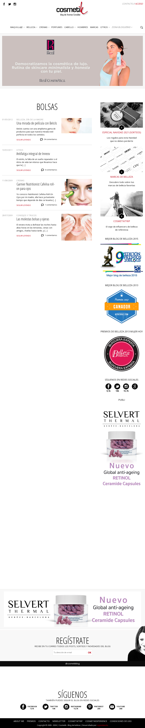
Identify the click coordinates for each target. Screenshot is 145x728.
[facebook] (4, 4)
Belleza (30, 27)
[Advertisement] (121, 541)
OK (89, 652)
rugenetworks (102, 725)
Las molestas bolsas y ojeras (32, 218)
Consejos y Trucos (26, 215)
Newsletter (58, 721)
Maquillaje (16, 27)
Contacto (127, 3)
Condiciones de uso (121, 721)
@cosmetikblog (72, 663)
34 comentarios (50, 139)
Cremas (43, 27)
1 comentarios (51, 205)
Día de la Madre (34, 119)
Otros (104, 27)
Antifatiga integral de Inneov (33, 153)
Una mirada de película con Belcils (36, 123)
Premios (31, 721)
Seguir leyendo (23, 140)
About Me (19, 721)
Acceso (139, 3)
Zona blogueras (121, 27)
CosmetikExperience (96, 721)
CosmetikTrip (75, 721)
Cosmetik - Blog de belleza (69, 725)
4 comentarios (51, 170)
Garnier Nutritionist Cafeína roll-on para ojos (35, 186)
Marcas (94, 27)
